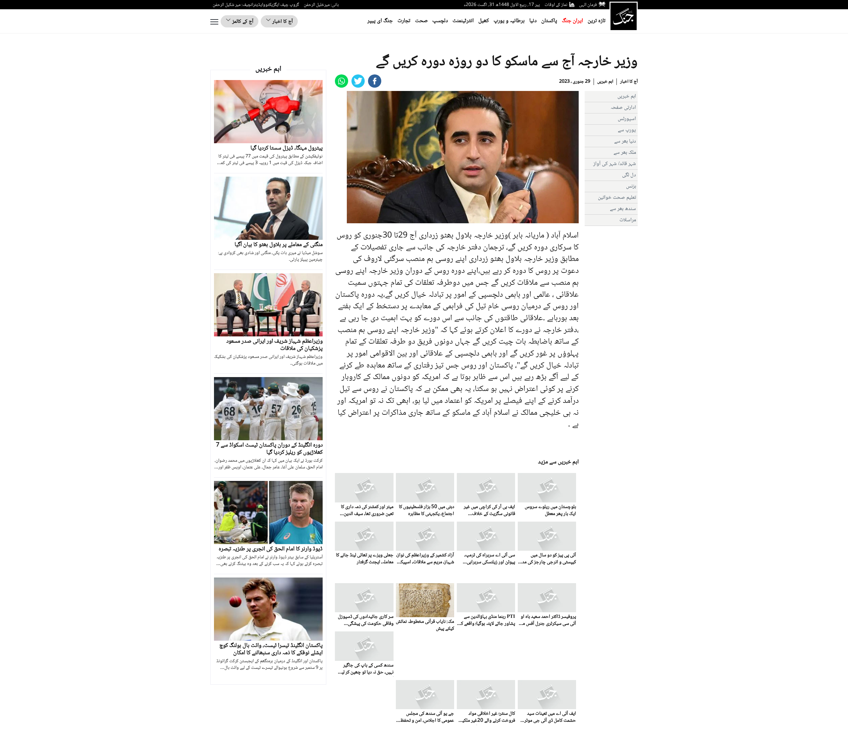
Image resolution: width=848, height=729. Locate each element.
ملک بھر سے (624, 152)
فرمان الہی (588, 5)
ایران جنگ (572, 21)
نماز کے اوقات (556, 5)
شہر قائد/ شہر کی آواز (614, 163)
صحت (421, 21)
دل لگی (629, 175)
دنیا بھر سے (625, 141)
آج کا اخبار (282, 21)
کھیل (483, 21)
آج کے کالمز (242, 21)
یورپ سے (627, 130)
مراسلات (627, 220)
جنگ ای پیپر (380, 21)
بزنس (631, 186)
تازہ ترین (597, 21)
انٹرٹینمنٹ (463, 21)
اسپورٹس (627, 118)
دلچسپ (440, 21)
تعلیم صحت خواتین (617, 197)
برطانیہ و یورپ (509, 21)
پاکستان (549, 21)
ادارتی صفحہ (623, 107)
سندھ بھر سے (623, 208)
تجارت (404, 21)
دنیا (533, 21)
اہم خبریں (605, 82)
